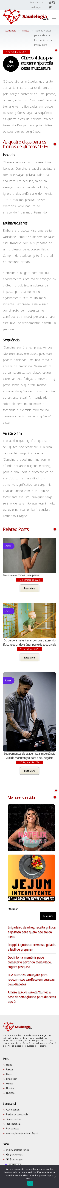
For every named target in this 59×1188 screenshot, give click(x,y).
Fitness (9, 1083)
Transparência (13, 1123)
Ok (30, 1183)
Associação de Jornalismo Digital (21, 1133)
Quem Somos (12, 1109)
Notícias (10, 1088)
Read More (29, 588)
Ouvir (11, 65)
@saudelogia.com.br (18, 1149)
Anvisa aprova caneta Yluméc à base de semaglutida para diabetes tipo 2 (32, 997)
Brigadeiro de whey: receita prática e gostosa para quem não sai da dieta (32, 932)
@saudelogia (15, 1154)
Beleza (9, 1069)
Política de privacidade (17, 1114)
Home (9, 1064)
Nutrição (10, 1092)
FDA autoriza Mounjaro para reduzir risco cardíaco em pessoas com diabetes (31, 979)
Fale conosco (12, 1128)
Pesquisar (12, 908)
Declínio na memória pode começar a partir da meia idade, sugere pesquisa (30, 962)
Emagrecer (11, 1078)
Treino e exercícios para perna (21, 575)
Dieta (8, 1074)
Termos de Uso (13, 1119)
